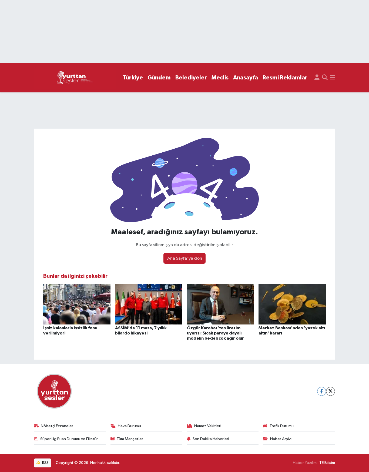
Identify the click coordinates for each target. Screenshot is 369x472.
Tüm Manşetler (130, 439)
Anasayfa (245, 78)
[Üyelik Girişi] (317, 77)
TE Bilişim (327, 463)
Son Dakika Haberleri (211, 439)
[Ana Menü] (332, 77)
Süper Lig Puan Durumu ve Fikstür (69, 439)
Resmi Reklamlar (285, 78)
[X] (330, 391)
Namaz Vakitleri (207, 426)
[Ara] (325, 77)
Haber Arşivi (280, 439)
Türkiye (133, 78)
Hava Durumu (129, 426)
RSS (45, 463)
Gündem (159, 78)
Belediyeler (191, 78)
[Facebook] (321, 391)
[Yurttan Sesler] (75, 78)
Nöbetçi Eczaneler (57, 426)
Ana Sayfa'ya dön (184, 258)
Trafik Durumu (282, 426)
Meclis (220, 78)
